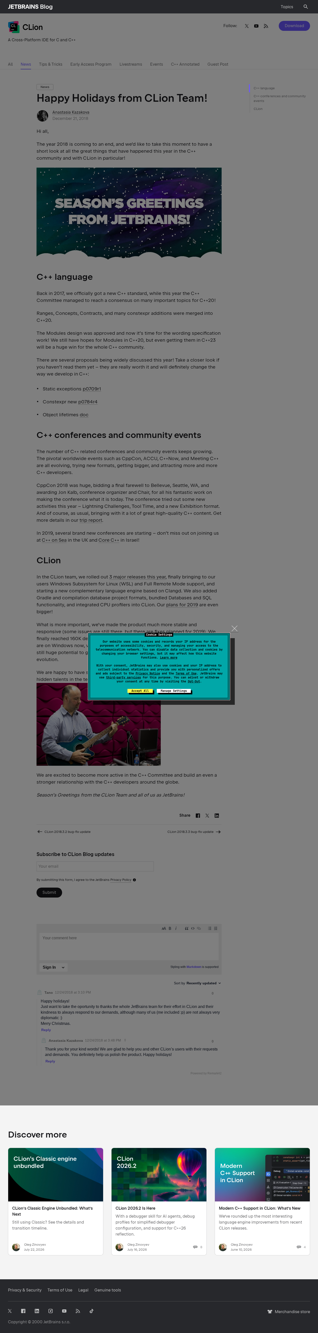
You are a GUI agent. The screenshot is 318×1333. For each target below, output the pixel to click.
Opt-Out (194, 681)
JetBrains (52, 1322)
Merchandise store (291, 1314)
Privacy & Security (24, 1290)
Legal (83, 1290)
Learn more (168, 658)
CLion (258, 109)
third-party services (123, 677)
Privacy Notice (148, 673)
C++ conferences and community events (280, 98)
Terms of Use (186, 673)
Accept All (140, 691)
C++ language (264, 88)
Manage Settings (174, 691)
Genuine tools (107, 1290)
